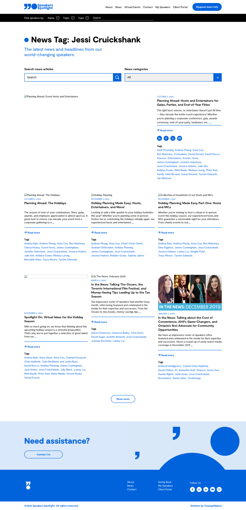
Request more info (207, 6)
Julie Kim (203, 166)
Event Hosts (48, 247)
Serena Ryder (74, 373)
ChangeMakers (213, 505)
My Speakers (162, 7)
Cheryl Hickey (32, 247)
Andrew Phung (183, 150)
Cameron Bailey (121, 332)
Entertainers (174, 158)
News (118, 7)
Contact (148, 7)
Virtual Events (132, 7)
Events (186, 158)
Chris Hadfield (32, 361)
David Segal (98, 336)
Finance (201, 370)
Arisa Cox (198, 150)
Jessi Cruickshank (167, 166)
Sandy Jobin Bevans (168, 174)
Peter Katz (212, 170)
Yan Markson (164, 178)
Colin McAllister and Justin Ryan (59, 361)
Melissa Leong (196, 170)
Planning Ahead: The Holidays (45, 203)
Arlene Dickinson (100, 332)
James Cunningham (168, 162)
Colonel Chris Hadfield (195, 366)
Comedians (180, 154)
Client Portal (180, 7)
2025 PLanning (165, 150)
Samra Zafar (179, 378)
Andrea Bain (31, 243)
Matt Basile (181, 170)
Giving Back (165, 481)
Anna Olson (45, 357)
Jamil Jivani (181, 374)
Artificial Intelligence (169, 366)
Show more (123, 398)
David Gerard (195, 154)
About (109, 7)
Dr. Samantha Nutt (185, 370)
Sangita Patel (197, 251)
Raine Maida (58, 373)
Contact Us (43, 454)
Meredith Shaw (32, 259)
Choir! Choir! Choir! (132, 243)
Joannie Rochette (101, 340)
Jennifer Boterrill (115, 336)
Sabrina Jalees (136, 255)
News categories (136, 69)
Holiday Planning (124, 247)
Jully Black (66, 369)
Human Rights (165, 374)
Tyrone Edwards (208, 174)
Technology (194, 378)
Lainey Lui (183, 251)
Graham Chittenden (102, 247)
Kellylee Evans (165, 170)
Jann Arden (30, 369)
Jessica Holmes (187, 166)
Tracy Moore (50, 259)
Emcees (161, 158)
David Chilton (165, 370)
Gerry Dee (213, 370)
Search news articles (38, 69)
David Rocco (212, 154)
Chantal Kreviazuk (76, 357)
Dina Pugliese (165, 247)
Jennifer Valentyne (190, 162)
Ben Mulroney (165, 154)
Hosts (195, 158)
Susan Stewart (189, 174)
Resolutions (164, 378)
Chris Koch (137, 332)
